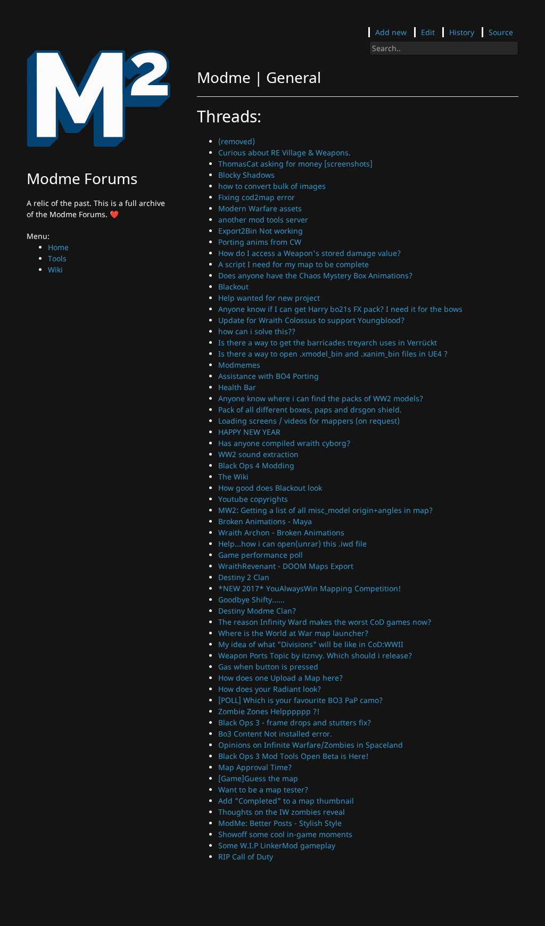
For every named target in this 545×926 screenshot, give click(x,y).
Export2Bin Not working (260, 231)
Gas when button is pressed (268, 667)
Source (501, 32)
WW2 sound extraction (258, 454)
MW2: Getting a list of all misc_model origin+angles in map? (325, 510)
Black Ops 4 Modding (256, 465)
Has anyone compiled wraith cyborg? (284, 443)
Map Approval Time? (255, 767)
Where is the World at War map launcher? (293, 633)
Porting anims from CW (259, 242)
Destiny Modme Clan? (257, 611)
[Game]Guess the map (258, 778)
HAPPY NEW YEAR (249, 432)
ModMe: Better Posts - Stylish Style (280, 823)
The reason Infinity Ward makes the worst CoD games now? (324, 622)
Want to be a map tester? (263, 789)
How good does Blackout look (270, 488)
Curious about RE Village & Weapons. (284, 152)
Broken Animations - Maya (265, 521)
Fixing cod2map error (256, 197)
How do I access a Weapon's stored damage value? (309, 253)
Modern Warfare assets (260, 208)
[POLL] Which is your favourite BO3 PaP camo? (300, 700)
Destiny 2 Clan (243, 577)
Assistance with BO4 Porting (268, 376)
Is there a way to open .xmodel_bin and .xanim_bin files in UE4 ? (333, 354)
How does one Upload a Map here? (280, 678)
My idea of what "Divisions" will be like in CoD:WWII (310, 644)
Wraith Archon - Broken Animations (281, 532)
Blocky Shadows (246, 175)
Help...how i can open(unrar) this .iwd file (292, 544)
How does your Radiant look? (269, 689)
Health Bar (237, 387)
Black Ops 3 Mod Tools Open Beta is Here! (293, 756)
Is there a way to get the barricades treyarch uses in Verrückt (327, 342)
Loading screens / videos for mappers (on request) (309, 421)
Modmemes (239, 365)
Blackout (233, 287)
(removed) (236, 141)
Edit (428, 32)
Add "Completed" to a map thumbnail (286, 801)
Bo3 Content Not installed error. (275, 734)
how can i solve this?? (256, 331)
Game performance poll (260, 555)
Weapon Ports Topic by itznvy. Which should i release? (315, 655)
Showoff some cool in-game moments (285, 834)
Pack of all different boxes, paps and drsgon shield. (310, 409)
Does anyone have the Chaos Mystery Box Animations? (315, 275)
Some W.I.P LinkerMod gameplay (276, 845)
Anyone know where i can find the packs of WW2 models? (320, 398)
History (461, 32)
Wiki (55, 269)
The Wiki (233, 477)
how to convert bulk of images (272, 186)
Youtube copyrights (253, 499)
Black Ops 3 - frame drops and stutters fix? (294, 722)
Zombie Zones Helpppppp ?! (268, 711)
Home (58, 247)
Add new (391, 32)
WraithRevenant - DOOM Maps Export (285, 566)
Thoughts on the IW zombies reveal (281, 812)
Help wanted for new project (269, 298)
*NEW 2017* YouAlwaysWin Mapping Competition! (309, 588)
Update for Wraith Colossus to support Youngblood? (311, 320)
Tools (57, 258)
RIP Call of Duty (245, 856)
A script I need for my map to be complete (293, 264)
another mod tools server (263, 219)
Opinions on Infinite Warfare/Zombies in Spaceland (310, 745)
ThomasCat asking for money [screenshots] (295, 164)
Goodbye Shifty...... (251, 599)
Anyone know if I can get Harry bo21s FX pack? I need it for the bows (340, 309)
